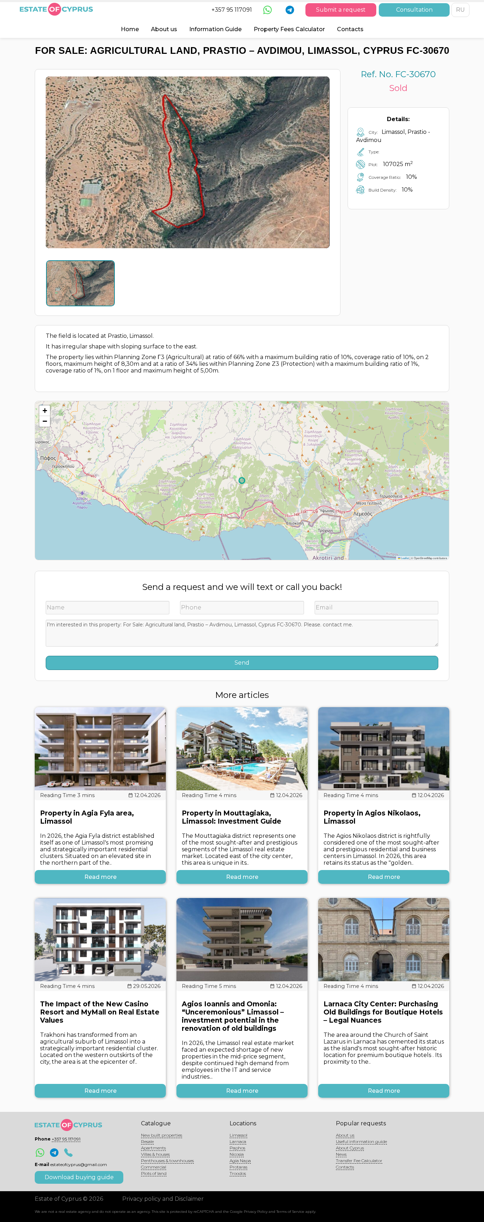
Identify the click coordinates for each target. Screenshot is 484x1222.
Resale (147, 1141)
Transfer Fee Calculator (359, 1160)
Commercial (153, 1167)
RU (460, 9)
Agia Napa (240, 1160)
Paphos (237, 1147)
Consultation (414, 9)
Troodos (238, 1173)
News (341, 1154)
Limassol (238, 1135)
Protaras (238, 1167)
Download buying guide (79, 1177)
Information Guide (215, 29)
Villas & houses (155, 1154)
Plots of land (154, 1173)
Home (130, 29)
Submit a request (341, 9)
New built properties (161, 1135)
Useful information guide (361, 1141)
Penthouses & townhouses (167, 1160)
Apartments (153, 1147)
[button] (44, 410)
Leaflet (404, 558)
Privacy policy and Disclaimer (163, 1198)
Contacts (350, 29)
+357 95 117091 (232, 9)
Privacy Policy (256, 1211)
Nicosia (237, 1154)
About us (164, 29)
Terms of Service (290, 1211)
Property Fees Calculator (289, 29)
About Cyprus (350, 1147)
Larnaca (238, 1141)
